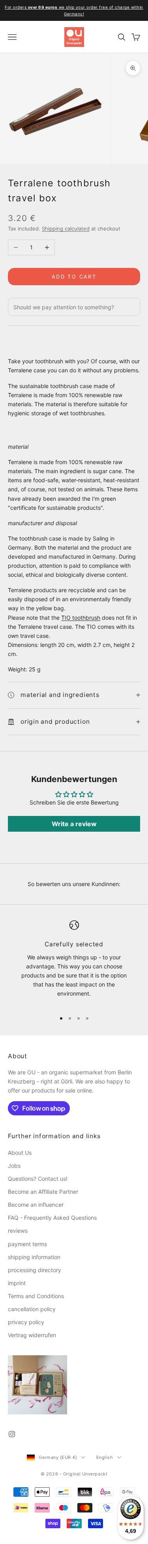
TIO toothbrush (80, 617)
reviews (18, 1230)
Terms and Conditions (36, 1296)
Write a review (74, 824)
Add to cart (74, 276)
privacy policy (26, 1322)
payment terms (27, 1244)
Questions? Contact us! (37, 1178)
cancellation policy (32, 1309)
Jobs (14, 1165)
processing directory (34, 1270)
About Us (20, 1152)
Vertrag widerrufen (32, 1335)
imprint (17, 1283)
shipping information (34, 1257)
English (104, 1457)
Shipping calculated (66, 228)
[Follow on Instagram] (12, 1434)
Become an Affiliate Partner (43, 1191)
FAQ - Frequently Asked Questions (52, 1217)
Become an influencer (36, 1204)
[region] (74, 962)
